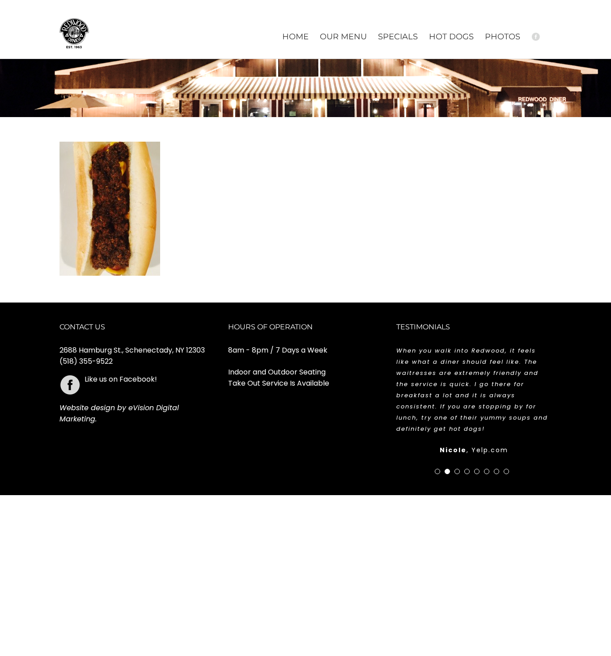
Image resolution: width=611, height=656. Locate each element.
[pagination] (437, 471)
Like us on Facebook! (121, 379)
